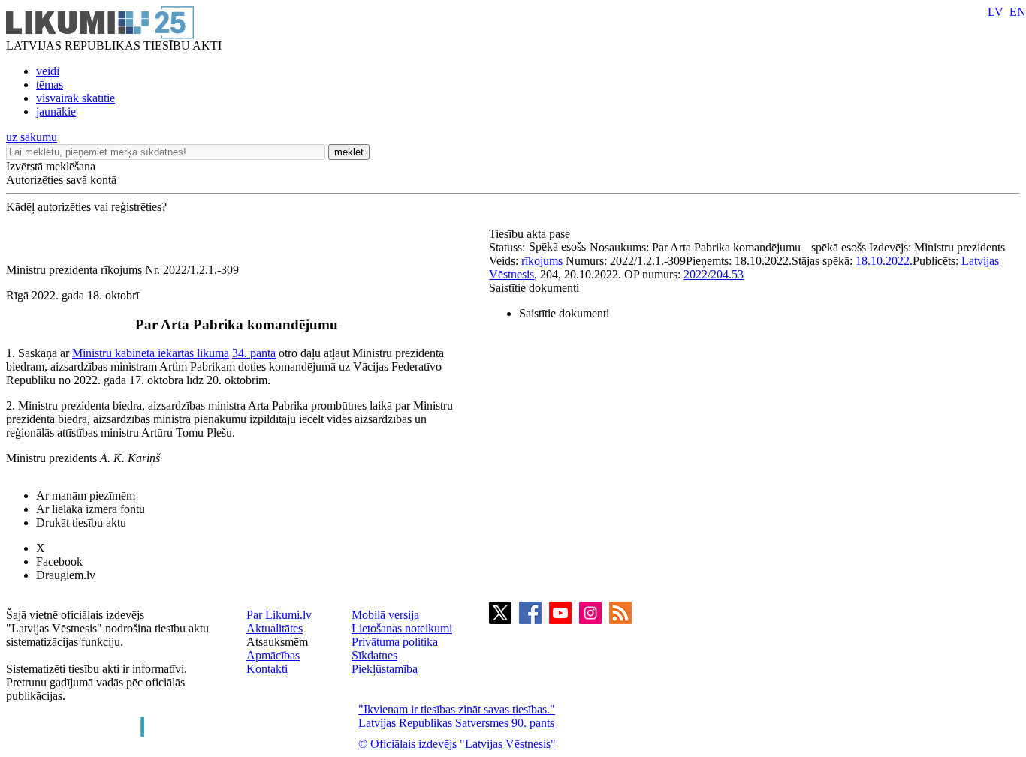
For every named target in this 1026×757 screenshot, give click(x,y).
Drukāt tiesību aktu (81, 522)
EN (1017, 11)
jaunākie (56, 111)
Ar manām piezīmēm (85, 495)
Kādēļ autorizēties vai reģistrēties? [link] (86, 206)
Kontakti (267, 668)
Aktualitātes (274, 628)
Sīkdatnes (374, 655)
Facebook (59, 561)
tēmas (49, 84)
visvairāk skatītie (75, 98)
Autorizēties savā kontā (61, 179)
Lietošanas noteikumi (402, 628)
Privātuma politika (395, 641)
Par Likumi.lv (279, 614)
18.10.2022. (884, 260)
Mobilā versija (385, 614)
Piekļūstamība (385, 668)
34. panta (254, 353)
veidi (47, 71)
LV (995, 11)
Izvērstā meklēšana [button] (50, 166)
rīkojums (542, 260)
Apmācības (273, 655)
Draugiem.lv (65, 575)
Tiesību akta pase (531, 233)
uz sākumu (31, 137)
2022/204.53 (713, 274)
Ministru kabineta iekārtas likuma (150, 353)
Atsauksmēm (277, 641)
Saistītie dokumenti (534, 287)
